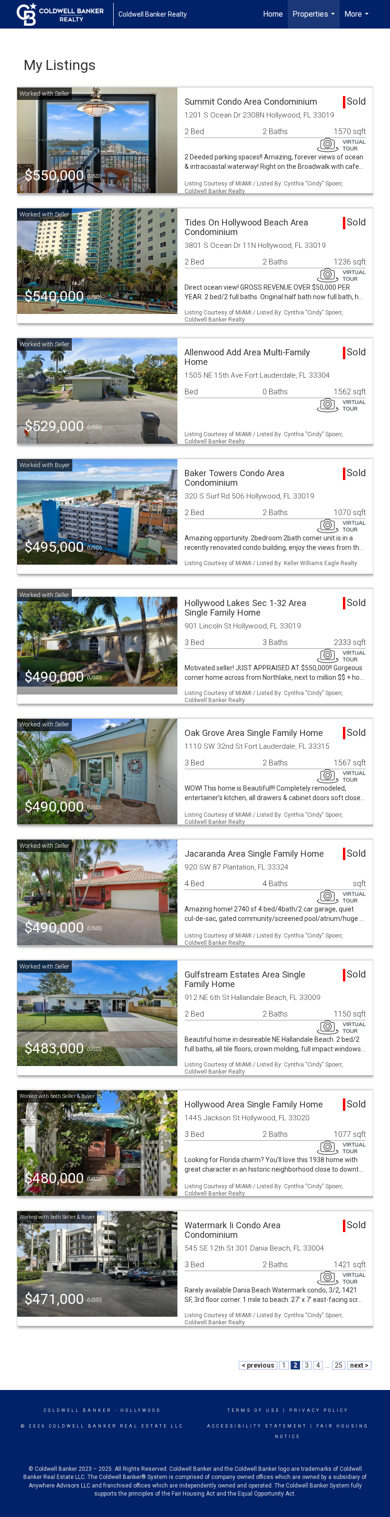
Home (273, 14)
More (357, 19)
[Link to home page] (65, 14)
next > (359, 1365)
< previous (258, 1365)
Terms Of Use (253, 1410)
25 (338, 1365)
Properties (314, 19)
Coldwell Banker (78, 1410)
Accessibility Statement (257, 1426)
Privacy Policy (319, 1410)
